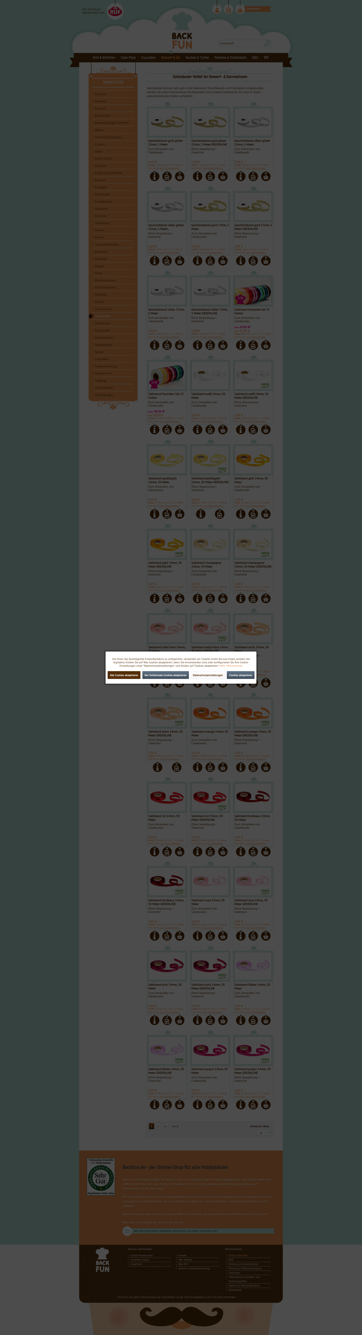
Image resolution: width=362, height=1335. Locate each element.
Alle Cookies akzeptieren (124, 675)
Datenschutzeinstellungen (208, 675)
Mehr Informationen (230, 665)
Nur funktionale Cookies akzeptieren (166, 675)
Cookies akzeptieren (240, 675)
